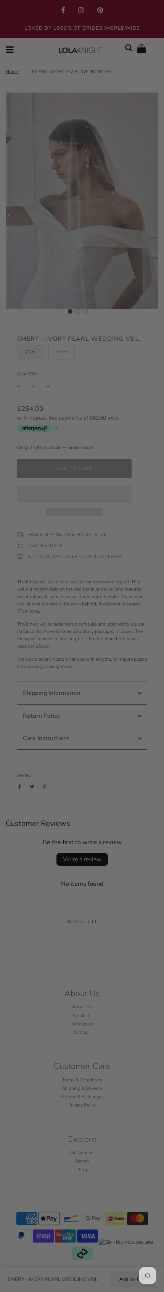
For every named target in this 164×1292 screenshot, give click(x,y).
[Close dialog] (154, 597)
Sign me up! (120, 675)
